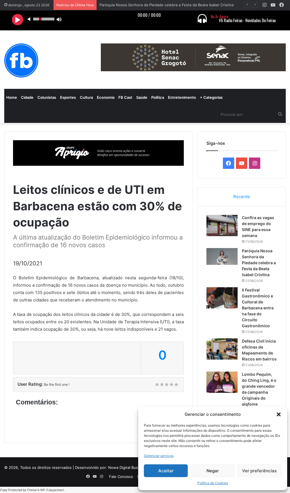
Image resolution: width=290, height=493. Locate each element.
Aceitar (166, 470)
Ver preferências (259, 470)
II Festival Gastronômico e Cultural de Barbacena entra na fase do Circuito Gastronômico (258, 308)
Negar (212, 470)
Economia (105, 97)
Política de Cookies (212, 483)
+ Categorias (211, 97)
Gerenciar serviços (159, 456)
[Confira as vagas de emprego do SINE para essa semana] (222, 225)
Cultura (86, 97)
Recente (241, 196)
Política (157, 97)
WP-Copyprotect (52, 490)
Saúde (141, 97)
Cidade (27, 97)
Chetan (32, 490)
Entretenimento (182, 97)
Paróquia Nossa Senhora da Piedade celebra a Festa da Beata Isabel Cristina (166, 5)
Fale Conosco (121, 476)
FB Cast (125, 97)
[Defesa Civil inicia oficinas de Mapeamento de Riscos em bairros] (222, 349)
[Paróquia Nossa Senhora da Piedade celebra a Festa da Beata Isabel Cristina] (222, 256)
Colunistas (46, 97)
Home (11, 97)
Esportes (68, 97)
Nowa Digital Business (127, 467)
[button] (279, 414)
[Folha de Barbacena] (21, 60)
